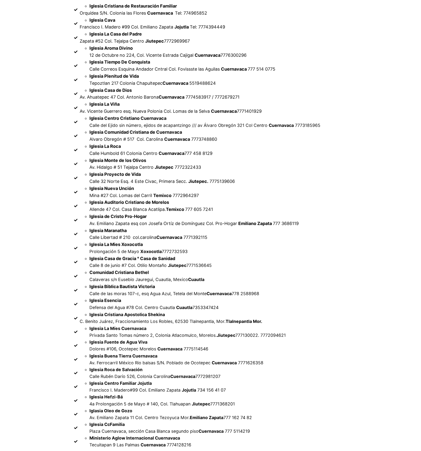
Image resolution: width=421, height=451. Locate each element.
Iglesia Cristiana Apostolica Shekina (127, 314)
